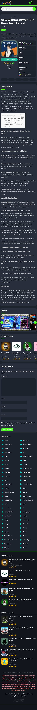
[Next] (35, 322)
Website (3, 415)
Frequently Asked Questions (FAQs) (14, 124)
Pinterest (18, 79)
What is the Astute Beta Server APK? (13, 118)
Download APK (11, 59)
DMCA (23, 694)
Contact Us (17, 694)
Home (2, 17)
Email (3, 407)
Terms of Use (23, 696)
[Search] (34, 9)
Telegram (25, 79)
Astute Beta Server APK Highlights (14, 120)
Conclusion (8, 126)
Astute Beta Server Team (26, 44)
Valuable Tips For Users (11, 122)
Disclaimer (29, 694)
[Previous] (1, 322)
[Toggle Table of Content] (21, 116)
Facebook (4, 79)
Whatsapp (32, 79)
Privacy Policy (15, 696)
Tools (16, 17)
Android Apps (9, 17)
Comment (4, 376)
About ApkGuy (9, 694)
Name (3, 399)
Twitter (11, 79)
